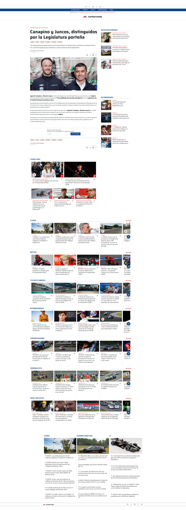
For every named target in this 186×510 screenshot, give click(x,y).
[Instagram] (96, 6)
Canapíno (48, 42)
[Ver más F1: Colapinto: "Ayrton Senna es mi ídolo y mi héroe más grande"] (106, 130)
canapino (60, 42)
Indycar (32, 42)
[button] (76, 10)
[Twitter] (89, 6)
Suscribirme (75, 134)
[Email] (100, 6)
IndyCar (42, 42)
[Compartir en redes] (61, 179)
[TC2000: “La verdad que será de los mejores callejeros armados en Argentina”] (60, 446)
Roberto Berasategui (38, 51)
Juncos (37, 42)
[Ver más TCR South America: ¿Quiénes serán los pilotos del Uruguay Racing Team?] (42, 288)
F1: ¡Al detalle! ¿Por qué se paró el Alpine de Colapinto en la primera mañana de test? (96, 12)
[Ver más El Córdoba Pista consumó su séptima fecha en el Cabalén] (111, 376)
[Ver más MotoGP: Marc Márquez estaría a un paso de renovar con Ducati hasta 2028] (111, 260)
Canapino (54, 42)
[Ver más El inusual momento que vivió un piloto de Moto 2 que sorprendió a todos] (111, 316)
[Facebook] (86, 6)
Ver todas (128, 220)
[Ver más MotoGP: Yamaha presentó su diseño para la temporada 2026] (42, 260)
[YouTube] (93, 6)
